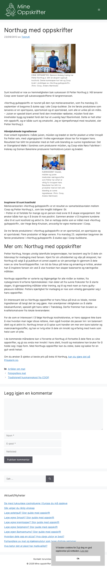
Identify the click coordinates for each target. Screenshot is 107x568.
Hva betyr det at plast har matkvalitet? (25, 546)
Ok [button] (78, 558)
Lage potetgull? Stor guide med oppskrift (27, 512)
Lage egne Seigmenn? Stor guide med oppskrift (31, 527)
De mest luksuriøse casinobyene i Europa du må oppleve (35, 503)
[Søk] (50, 479)
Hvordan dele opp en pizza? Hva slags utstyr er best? (34, 536)
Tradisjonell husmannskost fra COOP (28, 377)
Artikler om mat (16, 369)
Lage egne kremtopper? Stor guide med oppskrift (31, 522)
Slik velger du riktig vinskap (19, 508)
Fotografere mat (17, 373)
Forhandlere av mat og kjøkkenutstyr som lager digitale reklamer (40, 541)
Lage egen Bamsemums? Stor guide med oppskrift (32, 531)
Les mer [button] (84, 551)
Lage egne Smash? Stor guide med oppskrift (29, 517)
